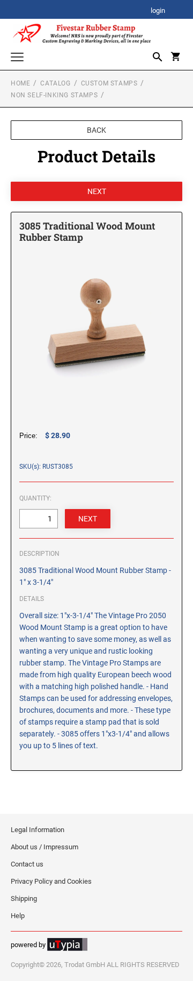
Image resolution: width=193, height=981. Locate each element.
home (20, 83)
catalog (55, 83)
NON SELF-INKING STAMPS (54, 95)
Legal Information (37, 830)
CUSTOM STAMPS (109, 83)
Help (18, 916)
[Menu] (17, 58)
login (158, 11)
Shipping (24, 898)
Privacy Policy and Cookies (51, 881)
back (96, 130)
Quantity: (35, 498)
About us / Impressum (44, 847)
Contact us (27, 864)
